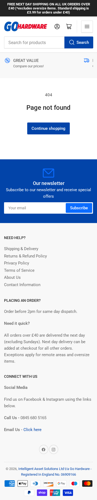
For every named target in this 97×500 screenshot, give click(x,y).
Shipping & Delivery (21, 248)
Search (83, 42)
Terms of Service (19, 270)
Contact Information (22, 284)
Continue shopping (48, 128)
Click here (32, 429)
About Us (12, 277)
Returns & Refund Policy (25, 256)
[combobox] (48, 42)
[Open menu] (87, 26)
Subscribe (79, 208)
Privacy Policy (16, 263)
